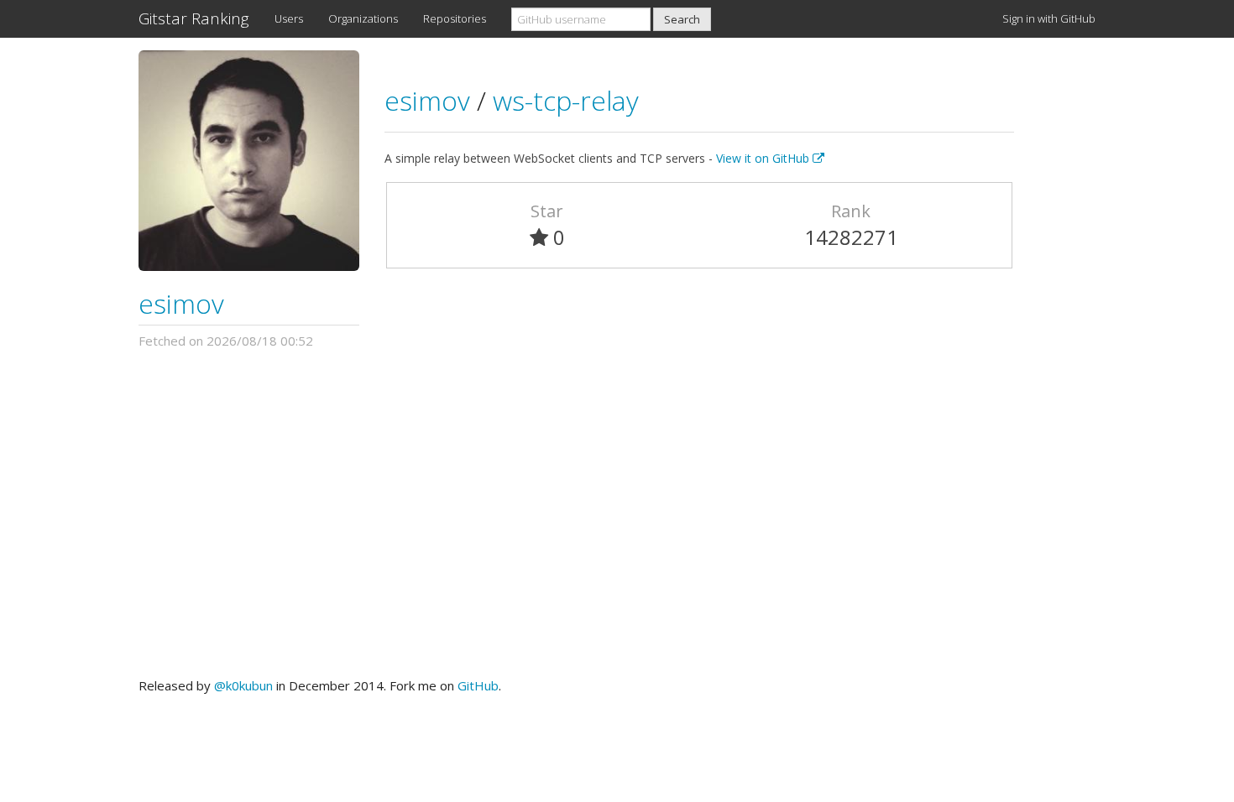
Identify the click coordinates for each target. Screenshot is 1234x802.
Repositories (454, 18)
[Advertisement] (617, 513)
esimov (181, 303)
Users (289, 18)
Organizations (363, 18)
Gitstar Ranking (194, 18)
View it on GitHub (764, 158)
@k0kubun (243, 685)
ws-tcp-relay (566, 100)
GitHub (478, 685)
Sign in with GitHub (1048, 18)
